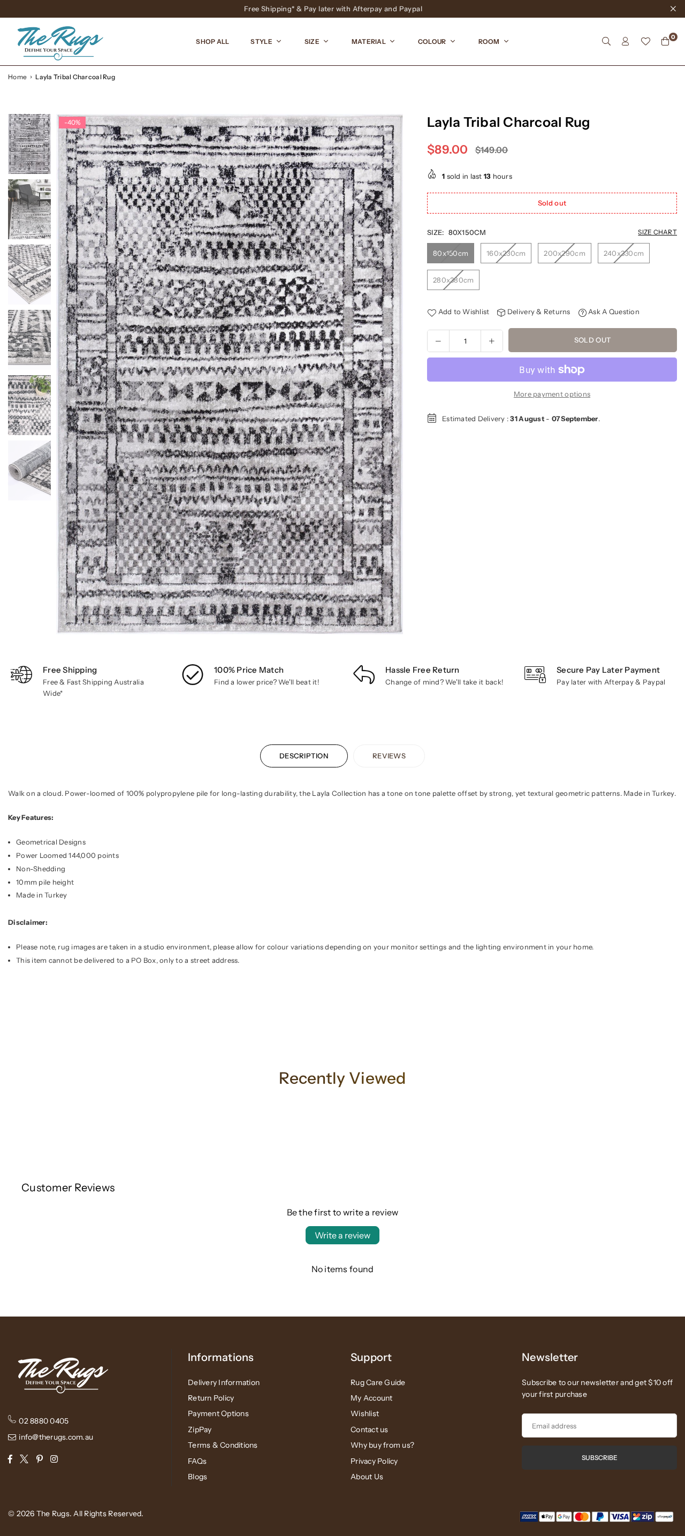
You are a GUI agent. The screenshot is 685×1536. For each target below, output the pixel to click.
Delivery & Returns (538, 312)
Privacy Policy (374, 1461)
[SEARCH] (606, 41)
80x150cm (450, 253)
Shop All (212, 41)
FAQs (197, 1461)
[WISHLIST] (645, 41)
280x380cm (453, 280)
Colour (432, 41)
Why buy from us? (382, 1445)
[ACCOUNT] (625, 41)
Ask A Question (613, 312)
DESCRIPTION (304, 755)
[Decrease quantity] (438, 341)
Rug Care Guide (378, 1382)
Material (369, 41)
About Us (367, 1476)
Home (17, 77)
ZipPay (200, 1429)
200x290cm (564, 253)
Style (261, 41)
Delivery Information (224, 1382)
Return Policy (211, 1398)
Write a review (342, 1235)
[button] (391, 377)
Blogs (197, 1476)
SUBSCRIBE (600, 1458)
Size (312, 41)
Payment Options (218, 1413)
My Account (372, 1398)
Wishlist (365, 1413)
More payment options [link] (552, 394)
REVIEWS (389, 755)
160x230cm (506, 253)
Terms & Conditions (223, 1445)
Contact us (370, 1429)
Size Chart (657, 233)
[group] (229, 374)
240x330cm (624, 253)
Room (489, 41)
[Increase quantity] (492, 341)
